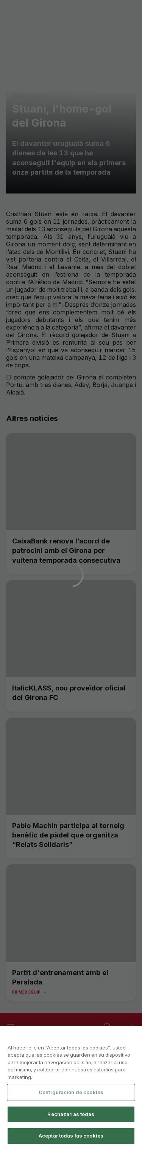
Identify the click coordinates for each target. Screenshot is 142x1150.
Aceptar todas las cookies (71, 1136)
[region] (71, 1088)
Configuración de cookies (71, 1092)
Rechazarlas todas (70, 1114)
